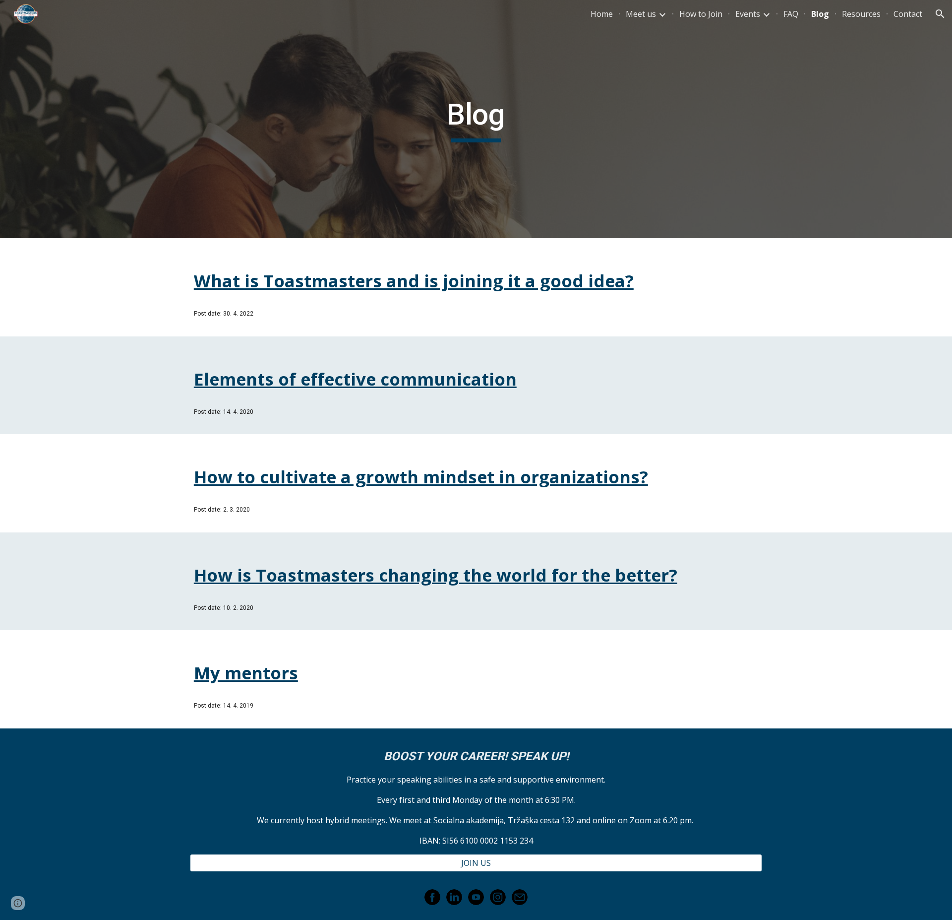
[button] (940, 14)
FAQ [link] (790, 13)
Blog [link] (820, 13)
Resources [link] (861, 13)
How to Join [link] (700, 13)
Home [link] (602, 13)
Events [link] (747, 13)
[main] (476, 119)
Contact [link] (907, 13)
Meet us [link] (641, 13)
